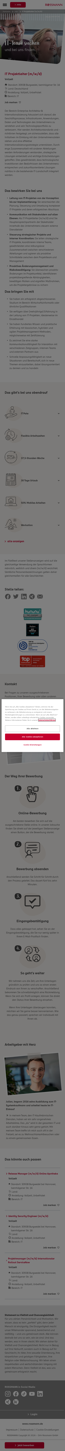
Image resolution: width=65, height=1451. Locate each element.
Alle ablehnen (32, 728)
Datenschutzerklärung (46, 720)
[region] (32, 725)
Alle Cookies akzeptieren (32, 737)
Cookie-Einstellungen (32, 745)
